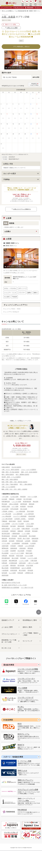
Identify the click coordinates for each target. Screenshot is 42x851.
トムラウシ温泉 (32, 558)
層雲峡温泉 (5, 548)
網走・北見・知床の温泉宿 (10, 479)
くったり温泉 (26, 533)
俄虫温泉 (35, 501)
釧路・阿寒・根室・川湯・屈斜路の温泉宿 (14, 482)
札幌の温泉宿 (6, 467)
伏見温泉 (27, 531)
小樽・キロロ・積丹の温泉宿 (10, 469)
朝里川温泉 (19, 555)
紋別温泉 (11, 541)
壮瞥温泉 (4, 563)
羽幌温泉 (11, 499)
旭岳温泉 (11, 555)
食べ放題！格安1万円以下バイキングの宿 (14, 585)
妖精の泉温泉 (6, 528)
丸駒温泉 (4, 555)
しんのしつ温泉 (23, 560)
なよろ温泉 (12, 573)
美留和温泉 (5, 575)
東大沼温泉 (22, 570)
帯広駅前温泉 (6, 536)
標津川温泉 (12, 521)
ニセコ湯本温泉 (29, 514)
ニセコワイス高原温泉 (19, 516)
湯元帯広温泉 (6, 533)
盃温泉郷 (13, 551)
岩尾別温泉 (13, 570)
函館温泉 (4, 538)
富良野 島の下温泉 (24, 538)
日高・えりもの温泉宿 (8, 487)
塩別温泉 (31, 519)
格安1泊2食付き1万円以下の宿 (11, 582)
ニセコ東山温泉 (6, 514)
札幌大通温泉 (26, 528)
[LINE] (6, 601)
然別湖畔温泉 (6, 558)
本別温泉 (14, 536)
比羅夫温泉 (22, 563)
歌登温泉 (20, 573)
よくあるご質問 (7, 627)
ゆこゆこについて (19, 7)
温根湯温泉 (35, 538)
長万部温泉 (21, 565)
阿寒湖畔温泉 (6, 501)
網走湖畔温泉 (13, 560)
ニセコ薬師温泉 (17, 514)
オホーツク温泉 (32, 496)
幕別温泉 (35, 531)
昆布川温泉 (30, 511)
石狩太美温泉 (14, 509)
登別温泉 (30, 570)
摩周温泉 (30, 548)
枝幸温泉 (30, 506)
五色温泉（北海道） (20, 519)
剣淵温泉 (23, 506)
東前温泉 (23, 496)
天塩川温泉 (29, 565)
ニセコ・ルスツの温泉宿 (28, 469)
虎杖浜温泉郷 (23, 536)
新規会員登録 (30, 7)
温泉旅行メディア (8, 620)
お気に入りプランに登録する (22, 209)
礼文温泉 (4, 499)
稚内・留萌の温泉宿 (8, 474)
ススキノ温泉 (16, 528)
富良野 (20, 521)
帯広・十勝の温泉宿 (26, 484)
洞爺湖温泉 (13, 548)
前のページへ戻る (10, 24)
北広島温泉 (5, 531)
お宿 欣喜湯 (8, 16)
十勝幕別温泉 (16, 533)
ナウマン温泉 (6, 543)
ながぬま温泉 (14, 496)
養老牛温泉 (29, 553)
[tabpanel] (21, 60)
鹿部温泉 (13, 565)
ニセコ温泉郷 (6, 523)
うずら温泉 (5, 496)
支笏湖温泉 (25, 543)
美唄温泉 (13, 531)
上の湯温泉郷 (16, 543)
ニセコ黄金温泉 (6, 516)
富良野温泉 (12, 538)
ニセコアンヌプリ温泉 (17, 553)
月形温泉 (13, 546)
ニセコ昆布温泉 (29, 546)
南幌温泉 (20, 531)
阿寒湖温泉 (29, 526)
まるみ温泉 (5, 509)
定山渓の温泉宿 (16, 467)
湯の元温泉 (23, 509)
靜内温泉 (26, 521)
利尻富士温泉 (6, 506)
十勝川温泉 (33, 560)
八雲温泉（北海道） (8, 511)
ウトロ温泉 (5, 551)
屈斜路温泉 (21, 526)
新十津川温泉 (28, 499)
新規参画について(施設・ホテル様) (9, 641)
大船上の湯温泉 (13, 504)
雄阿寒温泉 (23, 504)
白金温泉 (4, 560)
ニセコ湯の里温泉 (7, 519)
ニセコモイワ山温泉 (18, 523)
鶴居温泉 (31, 504)
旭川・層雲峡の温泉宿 (22, 474)
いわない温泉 (30, 523)
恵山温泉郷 (5, 553)
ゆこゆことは (6, 648)
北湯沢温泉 (5, 546)
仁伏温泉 (33, 543)
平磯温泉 (4, 521)
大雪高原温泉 (13, 563)
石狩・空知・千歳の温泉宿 (10, 484)
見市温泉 (23, 558)
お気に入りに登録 (12, 28)
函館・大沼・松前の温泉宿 (29, 472)
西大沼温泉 (32, 536)
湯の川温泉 (15, 558)
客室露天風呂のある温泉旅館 (10, 587)
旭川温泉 (13, 526)
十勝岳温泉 (22, 548)
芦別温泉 (29, 551)
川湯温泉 (20, 546)
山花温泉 (27, 541)
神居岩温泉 (19, 541)
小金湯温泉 (5, 570)
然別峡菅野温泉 (15, 568)
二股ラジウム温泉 (33, 563)
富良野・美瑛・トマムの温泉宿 (11, 477)
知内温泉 (4, 573)
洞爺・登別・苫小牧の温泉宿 (10, 472)
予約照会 (31, 4)
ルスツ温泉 (15, 506)
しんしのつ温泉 (16, 501)
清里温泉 (35, 541)
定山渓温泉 (21, 551)
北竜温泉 (19, 499)
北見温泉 (4, 541)
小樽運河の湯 (29, 573)
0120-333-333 (21, 196)
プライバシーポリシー (9, 634)
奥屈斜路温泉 (27, 501)
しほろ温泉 (5, 565)
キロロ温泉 (35, 528)
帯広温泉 (4, 504)
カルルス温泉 (29, 555)
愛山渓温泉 (5, 568)
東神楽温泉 (5, 526)
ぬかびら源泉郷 (26, 568)
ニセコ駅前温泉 (20, 511)
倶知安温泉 (31, 516)
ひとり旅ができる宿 (27, 587)
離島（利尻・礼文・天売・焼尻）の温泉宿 (14, 489)
